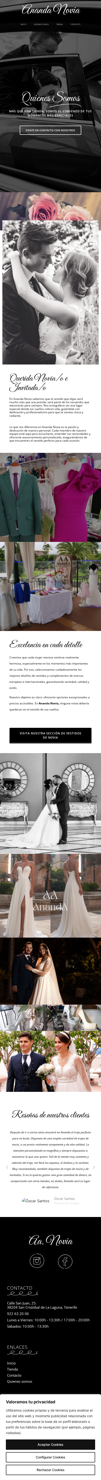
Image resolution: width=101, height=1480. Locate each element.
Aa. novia (50, 1241)
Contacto (19, 1288)
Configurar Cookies (50, 1457)
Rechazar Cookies (51, 1470)
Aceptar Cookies (50, 1444)
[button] (7, 1167)
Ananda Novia (50, 10)
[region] (50, 1437)
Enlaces (17, 1347)
